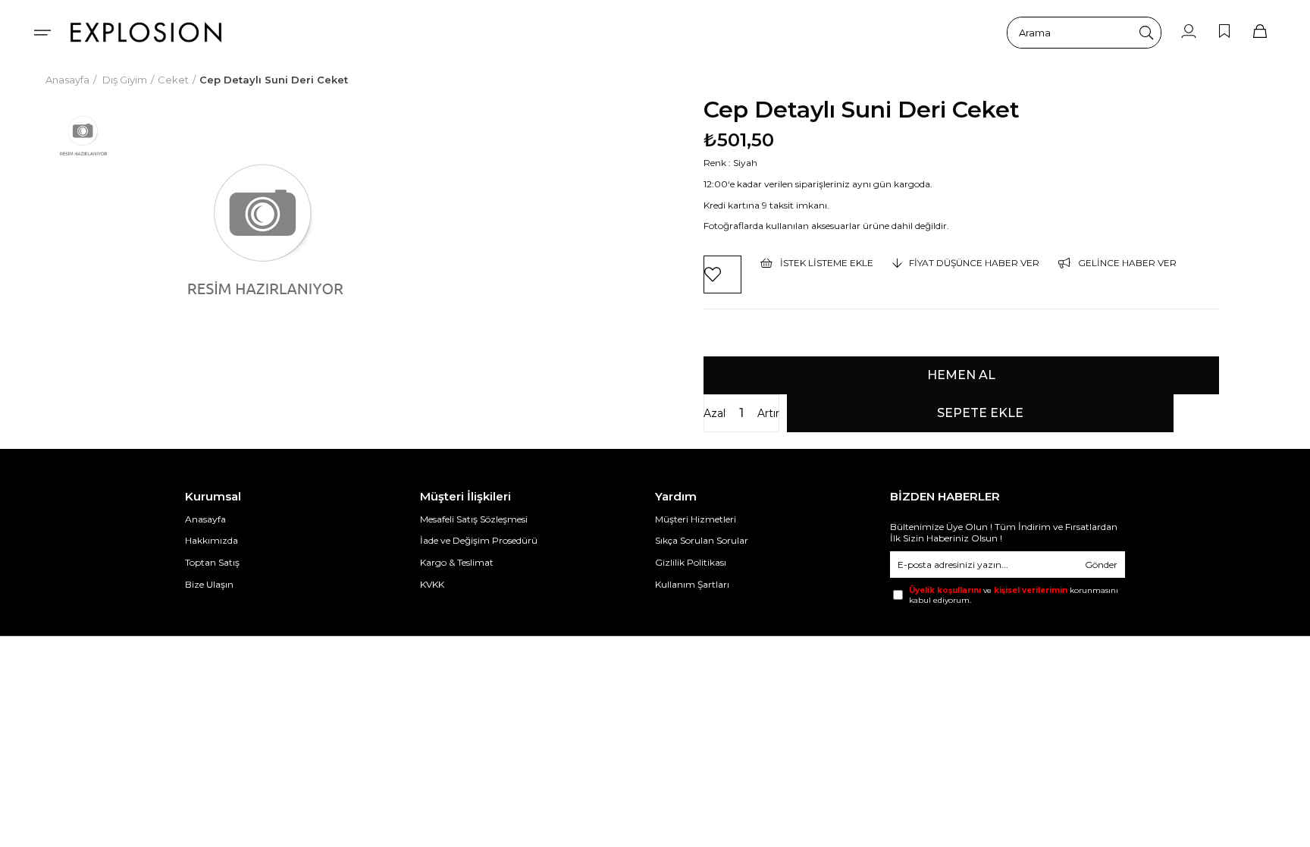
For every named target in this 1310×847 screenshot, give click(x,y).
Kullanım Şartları (692, 584)
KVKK (432, 584)
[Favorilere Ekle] (722, 274)
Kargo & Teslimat (457, 562)
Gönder (1101, 564)
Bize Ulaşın (209, 584)
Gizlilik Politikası (690, 562)
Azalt (715, 413)
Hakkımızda (211, 540)
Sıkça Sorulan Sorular (701, 540)
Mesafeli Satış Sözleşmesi (474, 519)
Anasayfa (205, 519)
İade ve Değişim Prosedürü (478, 540)
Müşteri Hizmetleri (695, 519)
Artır (768, 413)
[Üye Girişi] (1188, 32)
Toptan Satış (212, 562)
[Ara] (1146, 32)
